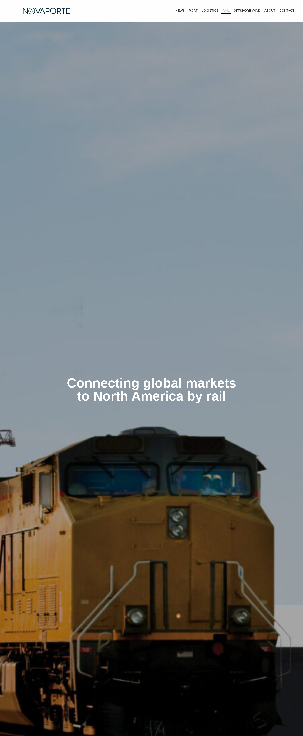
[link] (180, 10)
